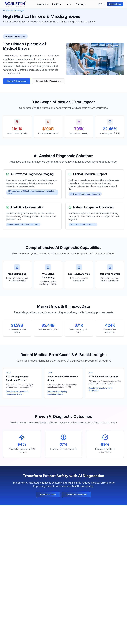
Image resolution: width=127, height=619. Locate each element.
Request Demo (115, 4)
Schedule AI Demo (48, 494)
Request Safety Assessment (48, 81)
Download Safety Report (76, 494)
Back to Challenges (15, 10)
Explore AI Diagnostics (16, 81)
